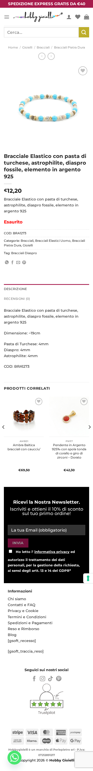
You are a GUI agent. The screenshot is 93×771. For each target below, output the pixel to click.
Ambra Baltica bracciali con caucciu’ (24, 447)
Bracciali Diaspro (24, 253)
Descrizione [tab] (15, 289)
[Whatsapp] (14, 758)
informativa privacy (51, 552)
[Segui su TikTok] (50, 679)
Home (13, 47)
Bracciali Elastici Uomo (53, 241)
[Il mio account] (69, 16)
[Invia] (84, 32)
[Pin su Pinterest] (24, 263)
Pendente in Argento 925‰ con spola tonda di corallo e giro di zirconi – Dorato (69, 451)
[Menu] (7, 17)
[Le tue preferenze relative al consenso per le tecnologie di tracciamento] (88, 578)
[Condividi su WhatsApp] (7, 263)
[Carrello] (86, 16)
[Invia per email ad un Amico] (18, 263)
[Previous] (3, 437)
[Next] (89, 437)
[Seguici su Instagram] (42, 679)
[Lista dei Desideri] (77, 16)
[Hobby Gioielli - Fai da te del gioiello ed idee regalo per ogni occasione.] (38, 17)
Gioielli (27, 47)
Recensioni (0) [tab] (17, 299)
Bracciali (43, 47)
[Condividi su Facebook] (12, 263)
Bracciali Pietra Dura (69, 47)
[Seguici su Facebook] (34, 679)
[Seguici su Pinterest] (58, 679)
